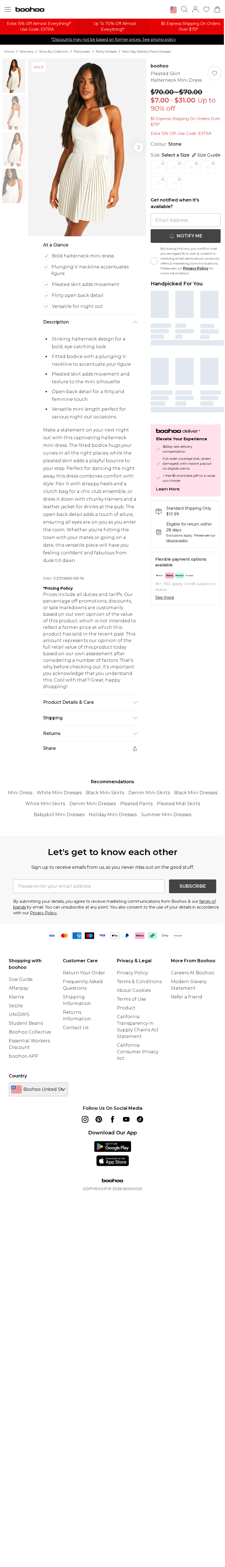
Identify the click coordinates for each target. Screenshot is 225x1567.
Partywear (82, 51)
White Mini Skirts (45, 803)
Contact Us (75, 1027)
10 (208, 167)
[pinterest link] (98, 1119)
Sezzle (16, 1005)
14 (175, 183)
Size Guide (21, 979)
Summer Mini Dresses (166, 814)
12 (158, 183)
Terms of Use (131, 999)
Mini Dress (20, 792)
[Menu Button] (7, 9)
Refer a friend (186, 997)
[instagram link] (85, 1119)
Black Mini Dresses (195, 792)
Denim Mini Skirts (149, 792)
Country (18, 1075)
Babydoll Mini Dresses (59, 814)
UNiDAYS (19, 1014)
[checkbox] (154, 261)
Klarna (16, 997)
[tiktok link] (140, 1119)
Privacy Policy (195, 268)
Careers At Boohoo (192, 972)
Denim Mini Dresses (92, 803)
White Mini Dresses (59, 792)
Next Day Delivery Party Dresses (146, 51)
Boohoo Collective (30, 1032)
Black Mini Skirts (105, 792)
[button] (173, 9)
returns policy (177, 540)
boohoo (159, 66)
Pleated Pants (136, 803)
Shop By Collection (53, 51)
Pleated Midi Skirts (178, 803)
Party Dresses (106, 51)
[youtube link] (126, 1119)
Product (126, 1007)
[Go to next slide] (138, 147)
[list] (87, 147)
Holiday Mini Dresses (113, 814)
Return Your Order (84, 972)
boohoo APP (23, 1056)
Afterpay (18, 988)
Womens (26, 51)
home (9, 51)
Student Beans (26, 1023)
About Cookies (134, 990)
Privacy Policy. (43, 912)
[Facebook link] (112, 1119)
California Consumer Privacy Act (137, 1052)
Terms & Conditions (139, 981)
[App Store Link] (112, 1153)
